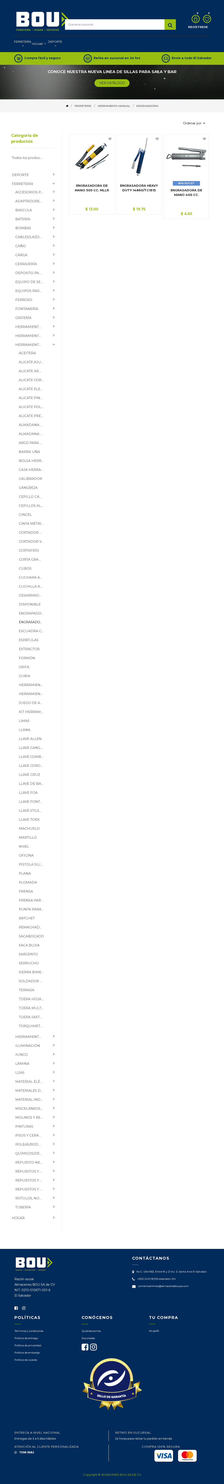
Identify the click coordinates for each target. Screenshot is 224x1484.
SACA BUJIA (29, 945)
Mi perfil (154, 1331)
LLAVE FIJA (28, 792)
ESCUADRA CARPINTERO (33, 631)
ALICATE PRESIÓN (33, 416)
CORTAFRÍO (29, 550)
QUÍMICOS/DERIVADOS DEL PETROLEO (31, 1153)
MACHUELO (29, 828)
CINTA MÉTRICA (32, 523)
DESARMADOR (31, 595)
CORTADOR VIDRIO (33, 541)
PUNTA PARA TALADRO (33, 909)
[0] (194, 19)
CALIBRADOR (30, 479)
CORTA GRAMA (31, 559)
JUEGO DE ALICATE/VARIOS (33, 703)
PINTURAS (24, 1126)
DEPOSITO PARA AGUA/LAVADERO (31, 273)
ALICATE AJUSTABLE (33, 362)
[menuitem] (22, 44)
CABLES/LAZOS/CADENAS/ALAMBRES (31, 237)
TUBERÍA (23, 1207)
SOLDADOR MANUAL (33, 981)
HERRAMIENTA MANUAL (31, 345)
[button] (194, 123)
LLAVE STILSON (32, 810)
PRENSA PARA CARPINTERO (33, 900)
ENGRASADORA (32, 622)
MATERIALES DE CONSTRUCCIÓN (31, 1090)
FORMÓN (27, 658)
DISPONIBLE (30, 604)
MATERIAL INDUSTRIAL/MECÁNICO (31, 1099)
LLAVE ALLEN (30, 739)
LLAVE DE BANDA (33, 784)
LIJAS (19, 1072)
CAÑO (20, 246)
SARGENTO (28, 954)
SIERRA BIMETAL (33, 972)
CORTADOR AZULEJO (33, 532)
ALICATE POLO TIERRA (33, 407)
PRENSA (26, 891)
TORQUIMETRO (32, 1026)
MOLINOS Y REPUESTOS (31, 1117)
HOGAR (18, 1218)
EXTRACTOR (29, 649)
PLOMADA (28, 882)
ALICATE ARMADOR (33, 371)
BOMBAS (23, 228)
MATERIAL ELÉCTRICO (31, 1081)
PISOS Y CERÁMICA (31, 1135)
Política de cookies (25, 1359)
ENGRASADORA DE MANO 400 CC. (186, 192)
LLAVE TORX (29, 819)
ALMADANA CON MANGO (33, 425)
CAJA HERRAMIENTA (33, 470)
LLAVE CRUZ (29, 775)
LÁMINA (22, 1064)
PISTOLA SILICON (33, 864)
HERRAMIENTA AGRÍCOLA (31, 327)
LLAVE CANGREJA (33, 748)
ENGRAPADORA (32, 613)
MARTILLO (28, 837)
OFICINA (26, 855)
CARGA (21, 255)
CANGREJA (28, 488)
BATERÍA (22, 219)
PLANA (25, 873)
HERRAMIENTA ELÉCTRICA (31, 336)
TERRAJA (26, 990)
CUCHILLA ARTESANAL (33, 586)
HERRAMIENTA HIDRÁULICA (33, 685)
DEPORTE (20, 175)
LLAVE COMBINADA (33, 757)
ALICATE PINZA (32, 398)
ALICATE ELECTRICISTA (33, 389)
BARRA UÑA (29, 452)
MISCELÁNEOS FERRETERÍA (31, 1108)
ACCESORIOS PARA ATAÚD (31, 192)
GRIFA (24, 667)
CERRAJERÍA (26, 264)
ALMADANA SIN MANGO (33, 434)
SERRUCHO (29, 963)
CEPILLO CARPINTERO (33, 497)
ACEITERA (27, 353)
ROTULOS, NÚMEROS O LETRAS (31, 1198)
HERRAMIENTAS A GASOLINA (31, 1037)
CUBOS (25, 568)
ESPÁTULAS (28, 640)
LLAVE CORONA (32, 766)
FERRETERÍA (22, 184)
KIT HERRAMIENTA (33, 712)
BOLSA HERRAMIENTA (33, 461)
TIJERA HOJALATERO (33, 999)
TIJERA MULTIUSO (33, 1008)
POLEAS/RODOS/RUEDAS (31, 1144)
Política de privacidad (27, 1345)
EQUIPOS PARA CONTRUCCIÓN (31, 291)
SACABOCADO (31, 936)
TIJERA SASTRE (31, 1017)
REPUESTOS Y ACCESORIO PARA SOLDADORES (31, 1189)
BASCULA (23, 210)
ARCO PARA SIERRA (33, 443)
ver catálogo (112, 83)
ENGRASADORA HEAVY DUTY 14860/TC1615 (139, 188)
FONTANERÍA (26, 309)
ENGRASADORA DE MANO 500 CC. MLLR (92, 188)
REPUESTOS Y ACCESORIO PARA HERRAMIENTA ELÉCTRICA (31, 1171)
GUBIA (24, 676)
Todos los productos (28, 158)
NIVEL (24, 846)
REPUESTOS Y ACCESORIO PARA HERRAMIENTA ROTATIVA (31, 1180)
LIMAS (24, 721)
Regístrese (198, 27)
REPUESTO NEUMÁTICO (31, 1162)
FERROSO (23, 300)
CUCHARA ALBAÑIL (33, 577)
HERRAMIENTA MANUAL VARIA (33, 694)
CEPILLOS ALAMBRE (33, 505)
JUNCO (21, 1055)
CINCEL (25, 514)
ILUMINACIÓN (27, 1046)
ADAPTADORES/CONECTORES (31, 201)
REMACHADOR (32, 927)
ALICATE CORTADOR (33, 380)
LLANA (24, 730)
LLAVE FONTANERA (33, 801)
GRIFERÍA (23, 318)
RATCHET (27, 918)
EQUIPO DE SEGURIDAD (31, 282)
